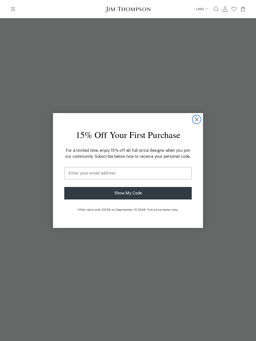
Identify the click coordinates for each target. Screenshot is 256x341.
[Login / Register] (225, 9)
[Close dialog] (196, 119)
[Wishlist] (234, 9)
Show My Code (128, 193)
